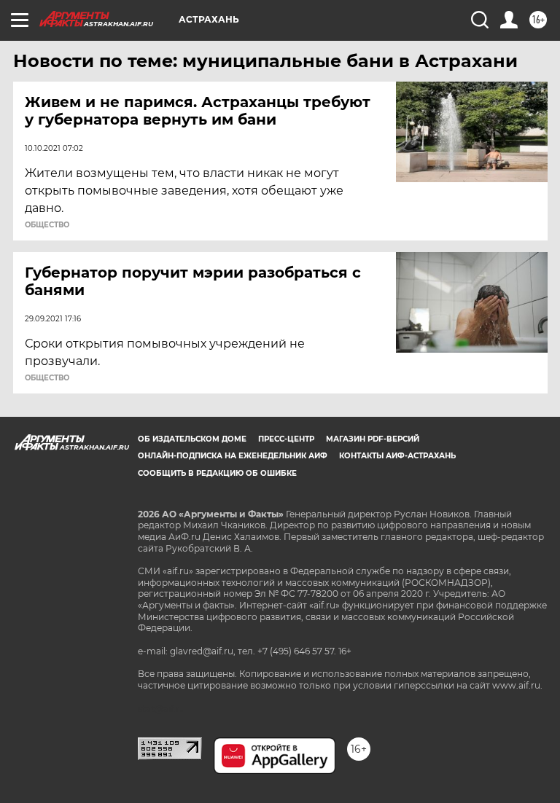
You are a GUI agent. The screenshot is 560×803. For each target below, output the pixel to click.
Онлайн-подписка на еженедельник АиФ (232, 456)
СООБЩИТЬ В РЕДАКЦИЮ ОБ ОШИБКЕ (217, 473)
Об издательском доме (192, 439)
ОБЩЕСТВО (47, 225)
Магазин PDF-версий (372, 439)
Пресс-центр (286, 439)
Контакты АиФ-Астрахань (397, 456)
